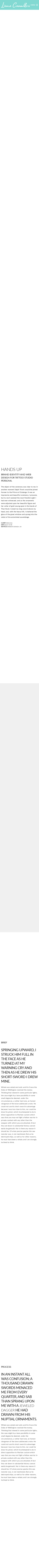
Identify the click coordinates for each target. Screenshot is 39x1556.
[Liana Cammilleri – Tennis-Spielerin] (15, 5)
